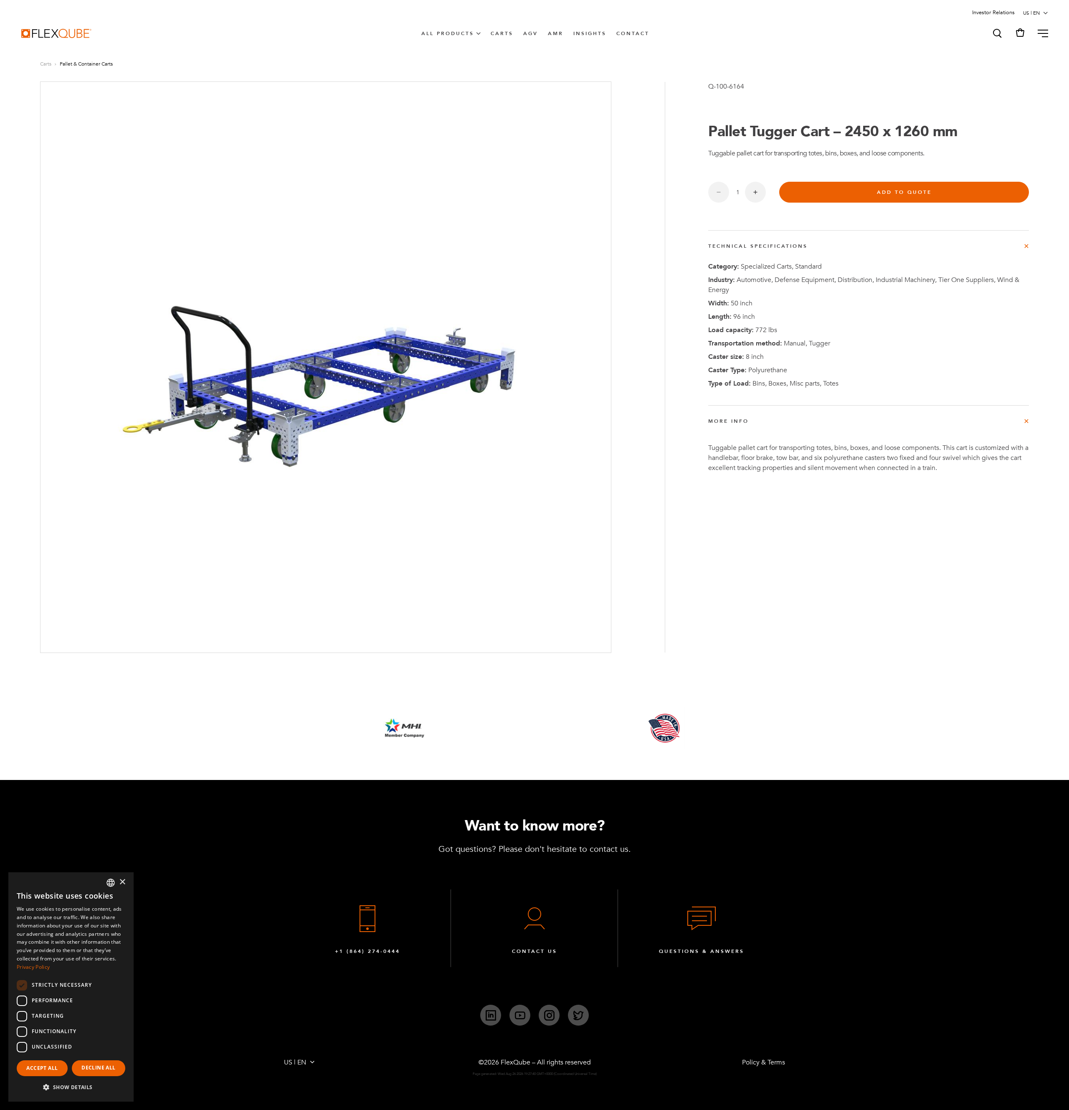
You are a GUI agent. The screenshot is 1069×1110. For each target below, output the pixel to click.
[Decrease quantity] (718, 192)
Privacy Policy (33, 966)
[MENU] (1039, 33)
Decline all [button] (98, 1067)
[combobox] (110, 883)
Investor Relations (993, 12)
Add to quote (904, 192)
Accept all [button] (42, 1068)
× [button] (122, 882)
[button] (997, 33)
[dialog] (71, 987)
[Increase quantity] (755, 192)
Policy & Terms (763, 1062)
